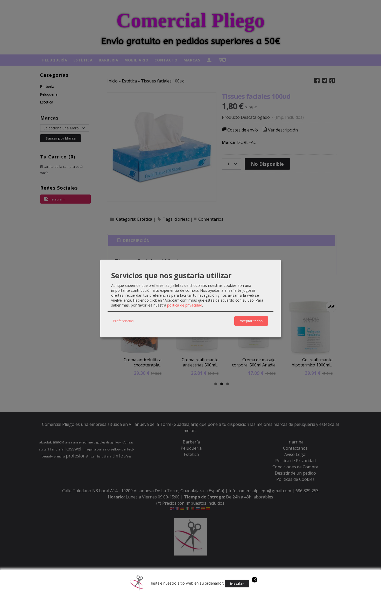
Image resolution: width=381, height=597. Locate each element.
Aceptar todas (251, 321)
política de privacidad (184, 305)
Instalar (237, 583)
